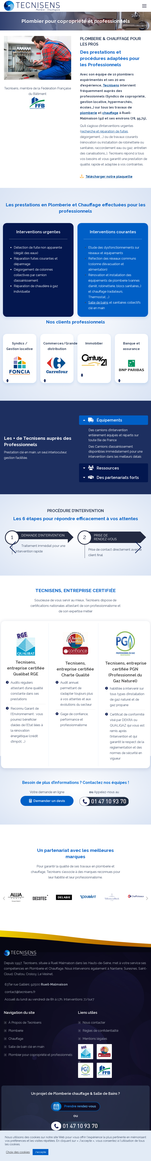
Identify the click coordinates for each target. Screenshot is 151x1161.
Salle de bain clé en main (26, 1047)
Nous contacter (94, 1022)
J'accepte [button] (40, 1152)
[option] (16, 897)
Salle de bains (98, 302)
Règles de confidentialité (100, 1030)
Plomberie (15, 1030)
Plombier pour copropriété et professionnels (40, 1055)
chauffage (110, 113)
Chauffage (15, 1039)
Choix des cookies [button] (18, 1152)
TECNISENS (48, 590)
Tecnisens (111, 85)
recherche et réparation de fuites (104, 131)
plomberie (88, 113)
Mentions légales (95, 1039)
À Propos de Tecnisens (24, 1022)
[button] (7, 380)
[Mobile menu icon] (144, 6)
